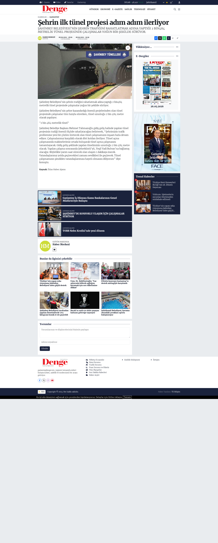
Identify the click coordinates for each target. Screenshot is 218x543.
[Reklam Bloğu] (157, 142)
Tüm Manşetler (95, 370)
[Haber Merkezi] (45, 246)
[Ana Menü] (179, 9)
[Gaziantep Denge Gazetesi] (55, 9)
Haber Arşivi (94, 375)
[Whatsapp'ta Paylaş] (164, 38)
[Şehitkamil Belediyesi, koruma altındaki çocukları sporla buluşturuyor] (115, 300)
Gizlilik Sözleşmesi (132, 360)
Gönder (44, 348)
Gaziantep (81, 2)
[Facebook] (40, 380)
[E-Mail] (54, 250)
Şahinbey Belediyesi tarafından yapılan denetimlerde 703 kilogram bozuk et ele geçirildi (54, 312)
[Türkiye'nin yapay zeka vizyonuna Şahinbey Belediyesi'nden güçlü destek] (54, 270)
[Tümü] (177, 47)
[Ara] (175, 9)
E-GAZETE (117, 9)
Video (58, 2)
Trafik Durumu (95, 365)
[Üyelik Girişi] (178, 2)
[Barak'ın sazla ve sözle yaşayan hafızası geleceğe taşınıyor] (85, 300)
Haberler (42, 17)
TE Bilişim (176, 392)
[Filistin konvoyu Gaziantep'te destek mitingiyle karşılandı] (115, 270)
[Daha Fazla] (169, 38)
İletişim (156, 360)
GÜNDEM (94, 9)
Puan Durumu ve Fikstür (99, 367)
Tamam (127, 397)
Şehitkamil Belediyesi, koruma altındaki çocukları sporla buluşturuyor (115, 312)
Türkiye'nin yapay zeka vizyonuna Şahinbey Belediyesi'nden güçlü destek (53, 283)
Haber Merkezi (61, 244)
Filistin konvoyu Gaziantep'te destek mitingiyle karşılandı (115, 282)
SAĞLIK (128, 9)
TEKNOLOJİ (139, 9)
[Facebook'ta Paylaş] (156, 38)
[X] (44, 380)
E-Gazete (46, 2)
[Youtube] (52, 380)
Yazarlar (70, 2)
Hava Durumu (94, 362)
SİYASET (151, 9)
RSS (43, 392)
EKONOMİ (105, 9)
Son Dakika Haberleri (98, 372)
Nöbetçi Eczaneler (96, 360)
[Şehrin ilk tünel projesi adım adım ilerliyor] (85, 71)
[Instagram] (48, 380)
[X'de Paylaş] (160, 38)
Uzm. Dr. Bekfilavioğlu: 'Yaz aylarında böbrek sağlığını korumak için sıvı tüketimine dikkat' (84, 284)
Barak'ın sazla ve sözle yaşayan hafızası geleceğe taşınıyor (85, 311)
